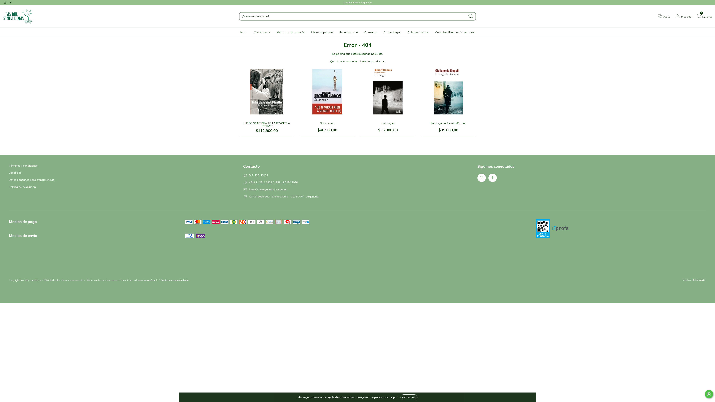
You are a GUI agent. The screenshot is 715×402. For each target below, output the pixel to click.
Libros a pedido (322, 32)
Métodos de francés (291, 32)
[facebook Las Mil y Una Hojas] (10, 2)
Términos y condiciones (23, 165)
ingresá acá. (151, 280)
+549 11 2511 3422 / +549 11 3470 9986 (273, 182)
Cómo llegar (392, 32)
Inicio (244, 32)
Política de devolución (22, 187)
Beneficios (15, 172)
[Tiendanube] (694, 280)
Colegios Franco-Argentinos (455, 32)
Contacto (370, 32)
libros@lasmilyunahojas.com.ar (268, 189)
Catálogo (261, 32)
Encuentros (347, 32)
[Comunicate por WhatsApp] (709, 394)
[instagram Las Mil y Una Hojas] (5, 2)
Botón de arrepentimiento (175, 280)
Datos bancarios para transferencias (31, 179)
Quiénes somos (418, 32)
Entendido (409, 397)
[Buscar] (471, 16)
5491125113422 (258, 175)
